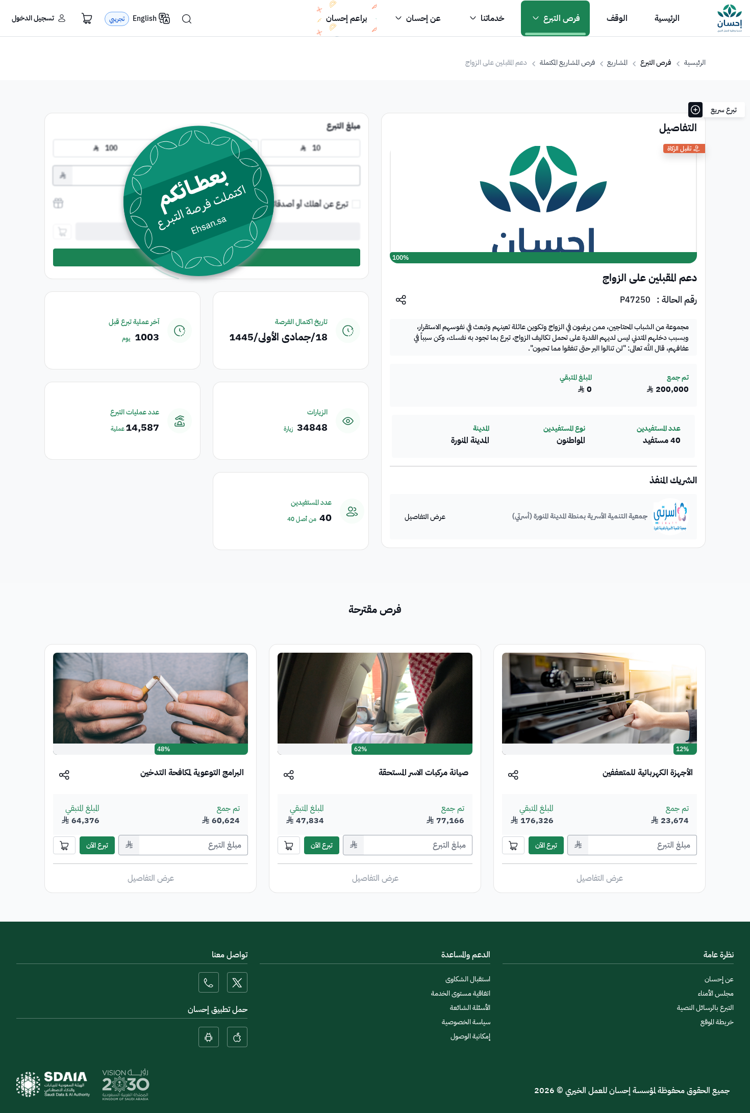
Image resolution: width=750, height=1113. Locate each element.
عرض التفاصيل (425, 516)
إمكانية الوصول (470, 1036)
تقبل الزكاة (679, 148)
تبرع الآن (546, 845)
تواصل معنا (229, 955)
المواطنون (571, 441)
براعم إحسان (346, 18)
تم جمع (677, 808)
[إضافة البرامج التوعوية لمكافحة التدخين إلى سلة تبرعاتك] (64, 845)
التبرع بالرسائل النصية (705, 1007)
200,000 (667, 389)
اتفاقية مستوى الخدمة (460, 993)
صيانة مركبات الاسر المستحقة (423, 772)
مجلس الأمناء (716, 993)
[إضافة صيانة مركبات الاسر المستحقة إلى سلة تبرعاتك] (289, 845)
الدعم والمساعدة (465, 955)
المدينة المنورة (470, 441)
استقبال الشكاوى (467, 979)
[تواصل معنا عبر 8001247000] (208, 982)
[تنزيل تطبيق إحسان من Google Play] (208, 1037)
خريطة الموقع (717, 1022)
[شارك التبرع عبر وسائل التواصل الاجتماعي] (513, 774)
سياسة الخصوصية (466, 1022)
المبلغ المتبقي (536, 808)
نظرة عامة (719, 955)
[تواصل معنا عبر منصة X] (237, 982)
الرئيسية (695, 62)
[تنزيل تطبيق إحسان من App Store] (237, 1037)
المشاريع (617, 62)
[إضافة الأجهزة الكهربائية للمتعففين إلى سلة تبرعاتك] (513, 845)
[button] (555, 18)
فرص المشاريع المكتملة (567, 62)
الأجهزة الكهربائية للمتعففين (648, 772)
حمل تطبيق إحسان (217, 1009)
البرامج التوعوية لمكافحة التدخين (192, 772)
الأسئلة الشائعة (470, 1007)
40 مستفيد (662, 441)
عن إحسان (719, 979)
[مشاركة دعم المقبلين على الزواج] (401, 299)
